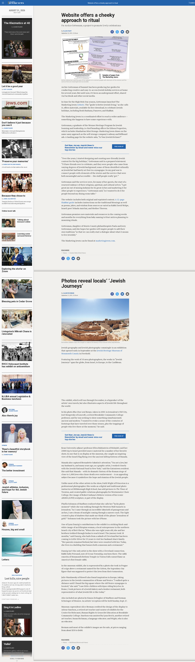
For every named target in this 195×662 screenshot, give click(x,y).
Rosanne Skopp (13, 525)
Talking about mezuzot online (23, 221)
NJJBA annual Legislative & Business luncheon (16, 397)
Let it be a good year (12, 86)
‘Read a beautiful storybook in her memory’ (16, 450)
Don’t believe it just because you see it (16, 123)
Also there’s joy (10, 415)
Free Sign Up (118, 146)
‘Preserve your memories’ (15, 161)
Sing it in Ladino (12, 607)
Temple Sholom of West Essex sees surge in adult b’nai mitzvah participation (16, 202)
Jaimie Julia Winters (9, 198)
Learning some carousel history (24, 235)
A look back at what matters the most (14, 167)
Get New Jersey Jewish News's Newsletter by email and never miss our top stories (83, 147)
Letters (5, 559)
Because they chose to (13, 195)
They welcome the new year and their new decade (17, 33)
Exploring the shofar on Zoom (14, 270)
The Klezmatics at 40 (17, 23)
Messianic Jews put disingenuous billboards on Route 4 (13, 132)
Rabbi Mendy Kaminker (15, 465)
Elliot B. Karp (13, 482)
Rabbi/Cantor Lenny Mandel (12, 164)
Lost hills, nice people (17, 578)
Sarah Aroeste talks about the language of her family (17, 615)
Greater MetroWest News (77, 253)
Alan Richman (68, 293)
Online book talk (9, 211)
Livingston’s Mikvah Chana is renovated (17, 332)
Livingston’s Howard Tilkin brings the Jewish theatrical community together (15, 93)
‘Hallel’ (7, 644)
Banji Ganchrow (17, 575)
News (65, 253)
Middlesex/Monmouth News (78, 642)
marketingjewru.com (105, 240)
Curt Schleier (7, 89)
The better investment (13, 470)
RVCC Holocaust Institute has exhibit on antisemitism (16, 365)
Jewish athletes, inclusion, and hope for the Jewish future (15, 490)
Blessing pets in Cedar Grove (17, 301)
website (80, 104)
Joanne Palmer (17, 27)
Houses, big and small (13, 529)
